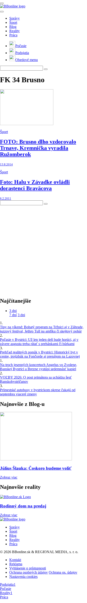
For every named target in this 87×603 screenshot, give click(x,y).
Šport (13, 22)
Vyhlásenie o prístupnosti (27, 568)
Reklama (15, 564)
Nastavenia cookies (23, 577)
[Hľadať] (2, 11)
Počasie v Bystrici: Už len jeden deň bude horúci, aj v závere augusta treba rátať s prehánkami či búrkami (39, 342)
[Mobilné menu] (2, 3)
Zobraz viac (8, 477)
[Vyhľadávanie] (46, 69)
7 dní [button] (13, 315)
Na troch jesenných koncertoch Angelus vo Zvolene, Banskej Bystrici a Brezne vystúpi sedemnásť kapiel (38, 367)
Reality (14, 31)
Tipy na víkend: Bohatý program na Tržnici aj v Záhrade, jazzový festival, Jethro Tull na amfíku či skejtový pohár (42, 329)
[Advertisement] (43, 249)
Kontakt (15, 560)
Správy (14, 18)
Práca (13, 35)
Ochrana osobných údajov (28, 572)
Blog (12, 27)
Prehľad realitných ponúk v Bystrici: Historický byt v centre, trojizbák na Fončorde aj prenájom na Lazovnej (40, 354)
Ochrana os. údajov (63, 572)
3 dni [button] (13, 311)
